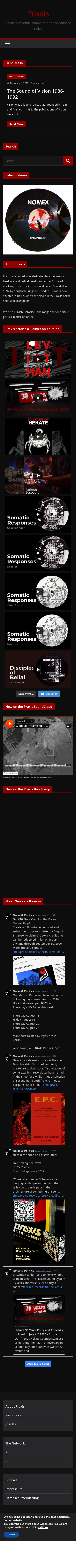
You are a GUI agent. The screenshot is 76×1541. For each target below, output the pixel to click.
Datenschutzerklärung (22, 1498)
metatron (38, 83)
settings (43, 1527)
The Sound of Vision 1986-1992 (36, 94)
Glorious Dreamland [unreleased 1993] (35, 778)
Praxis (38, 13)
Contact (11, 1480)
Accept (11, 1534)
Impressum (13, 1489)
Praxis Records (10, 778)
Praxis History (16, 76)
